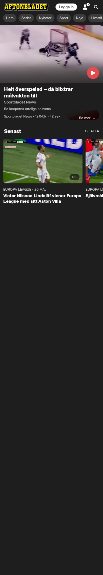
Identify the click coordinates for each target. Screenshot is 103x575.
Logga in (66, 7)
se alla (92, 131)
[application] (51, 54)
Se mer (84, 118)
